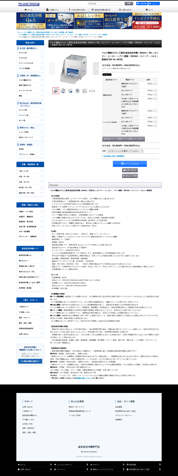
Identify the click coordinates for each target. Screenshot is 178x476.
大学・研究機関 (24, 231)
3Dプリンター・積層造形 (28, 236)
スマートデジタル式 (26, 63)
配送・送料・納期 (25, 323)
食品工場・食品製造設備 (27, 226)
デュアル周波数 (24, 68)
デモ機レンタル (24, 312)
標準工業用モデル (25, 85)
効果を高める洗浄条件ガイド (29, 277)
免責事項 (118, 420)
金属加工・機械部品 (26, 217)
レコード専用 (23, 132)
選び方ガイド (23, 261)
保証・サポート (24, 318)
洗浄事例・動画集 (25, 288)
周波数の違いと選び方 (27, 266)
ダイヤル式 (23, 53)
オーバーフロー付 (25, 90)
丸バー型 (22, 120)
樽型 (20, 96)
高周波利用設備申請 (26, 328)
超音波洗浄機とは (25, 255)
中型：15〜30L (24, 176)
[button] (52, 68)
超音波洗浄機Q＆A (29, 415)
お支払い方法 (27, 424)
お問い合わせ (23, 334)
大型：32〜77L (24, 182)
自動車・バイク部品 (26, 211)
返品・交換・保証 (29, 432)
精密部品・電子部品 (26, 222)
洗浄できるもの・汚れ (27, 272)
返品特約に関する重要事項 (114, 156)
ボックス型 (23, 110)
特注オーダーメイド (26, 137)
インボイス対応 (75, 415)
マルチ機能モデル (25, 80)
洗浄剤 (21, 149)
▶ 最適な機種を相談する (30, 361)
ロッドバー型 (23, 115)
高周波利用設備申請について (80, 411)
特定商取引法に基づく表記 (125, 411)
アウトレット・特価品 (27, 154)
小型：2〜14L (24, 171)
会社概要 (118, 407)
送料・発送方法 (28, 428)
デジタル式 (23, 58)
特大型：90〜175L (25, 187)
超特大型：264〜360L (26, 193)
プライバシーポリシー (123, 415)
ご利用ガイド (23, 307)
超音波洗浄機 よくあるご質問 (29, 282)
